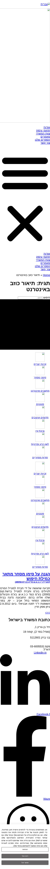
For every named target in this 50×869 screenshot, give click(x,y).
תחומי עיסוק (43, 130)
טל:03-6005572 (41, 643)
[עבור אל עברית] (45, 4)
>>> (47, 612)
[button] (25, 198)
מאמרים (45, 136)
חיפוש (46, 297)
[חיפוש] (25, 324)
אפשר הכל (25, 863)
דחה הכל (25, 856)
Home (46, 275)
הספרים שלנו (42, 139)
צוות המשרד (43, 133)
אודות (47, 127)
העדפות (25, 849)
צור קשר (45, 142)
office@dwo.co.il (33, 649)
